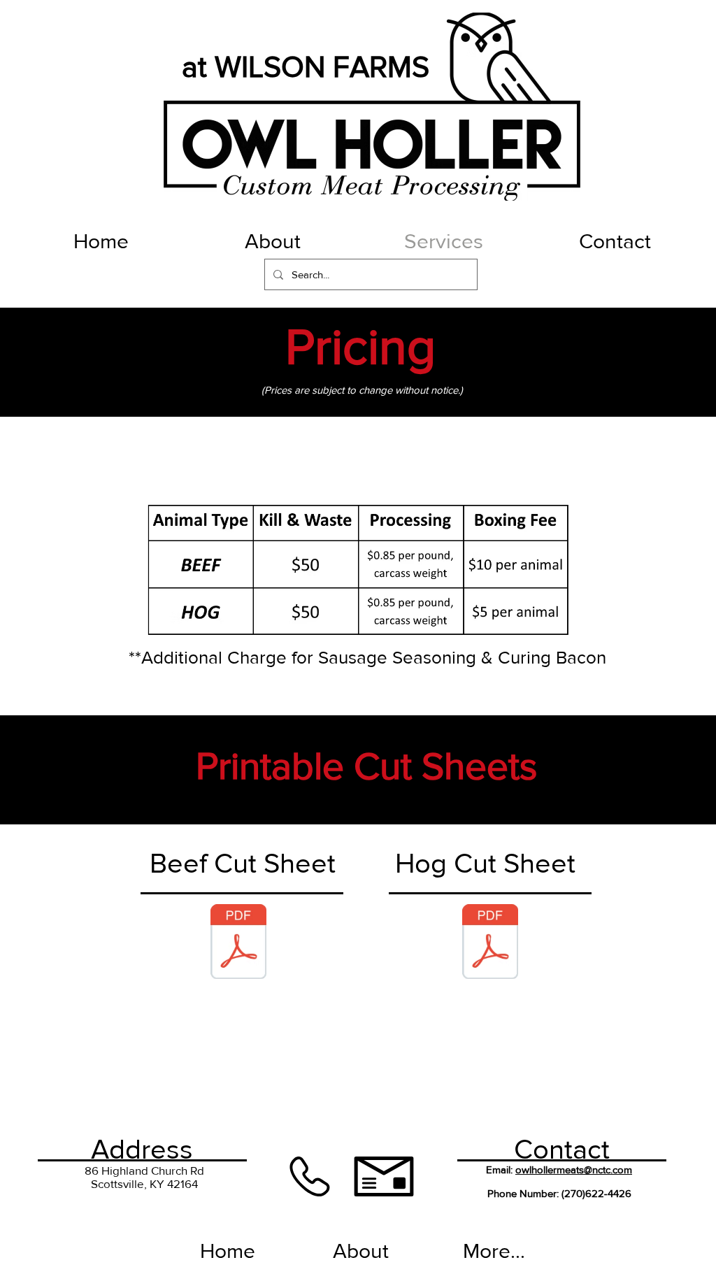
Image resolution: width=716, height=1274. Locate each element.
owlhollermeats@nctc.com (573, 1169)
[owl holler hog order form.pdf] (490, 943)
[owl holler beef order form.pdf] (238, 943)
